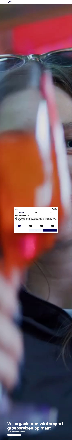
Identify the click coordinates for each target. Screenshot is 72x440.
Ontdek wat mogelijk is (27, 434)
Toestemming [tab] (21, 212)
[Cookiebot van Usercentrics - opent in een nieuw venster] (52, 209)
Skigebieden (26, 1)
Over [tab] (51, 212)
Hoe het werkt (19, 1)
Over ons (31, 1)
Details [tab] (36, 212)
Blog (35, 1)
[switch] (30, 226)
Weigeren (35, 230)
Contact (39, 1)
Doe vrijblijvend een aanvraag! (14, 434)
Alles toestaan (50, 230)
